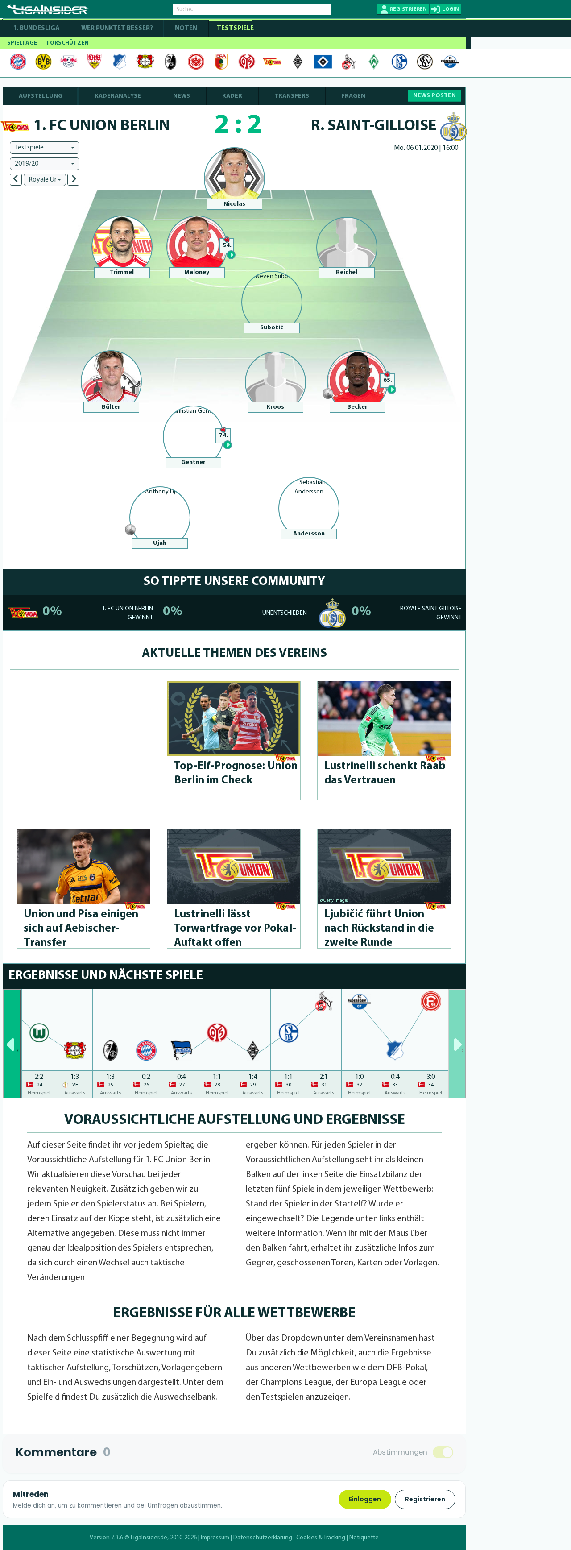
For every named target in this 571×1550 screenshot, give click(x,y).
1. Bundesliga (36, 28)
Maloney (196, 272)
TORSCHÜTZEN (67, 43)
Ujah (159, 543)
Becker (357, 407)
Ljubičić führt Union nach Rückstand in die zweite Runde (379, 929)
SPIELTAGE (22, 43)
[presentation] (12, 1043)
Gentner (193, 462)
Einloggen (365, 1499)
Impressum (215, 1537)
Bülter (111, 407)
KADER (232, 96)
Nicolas (234, 204)
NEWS (181, 96)
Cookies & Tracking (320, 1537)
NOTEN (186, 28)
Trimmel (122, 272)
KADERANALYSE (118, 96)
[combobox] (44, 147)
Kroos (275, 407)
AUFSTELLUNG (40, 96)
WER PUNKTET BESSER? (117, 28)
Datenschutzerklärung (262, 1537)
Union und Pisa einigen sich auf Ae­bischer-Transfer (81, 929)
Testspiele (234, 28)
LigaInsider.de (149, 1537)
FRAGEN (353, 96)
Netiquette (364, 1537)
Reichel (346, 272)
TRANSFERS (291, 96)
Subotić (271, 327)
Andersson (309, 533)
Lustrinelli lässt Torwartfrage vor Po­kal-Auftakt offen (235, 929)
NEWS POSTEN (434, 95)
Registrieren (425, 1499)
